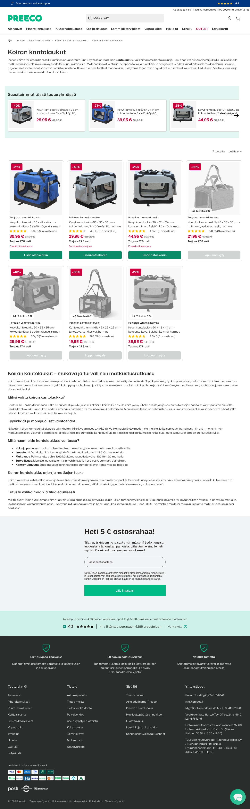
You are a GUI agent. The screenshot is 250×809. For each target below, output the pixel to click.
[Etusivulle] (25, 18)
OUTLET (13, 746)
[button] (235, 151)
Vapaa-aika (15, 727)
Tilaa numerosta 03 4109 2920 (211, 9)
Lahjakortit (15, 753)
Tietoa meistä (76, 701)
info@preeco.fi (194, 701)
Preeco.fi (21, 801)
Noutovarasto (76, 746)
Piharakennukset (18, 701)
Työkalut (13, 734)
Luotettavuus (134, 721)
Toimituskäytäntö (114, 801)
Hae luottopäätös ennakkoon (144, 714)
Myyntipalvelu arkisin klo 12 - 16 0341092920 (213, 708)
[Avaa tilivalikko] (229, 18)
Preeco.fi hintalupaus (139, 708)
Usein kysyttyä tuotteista (82, 721)
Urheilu (12, 740)
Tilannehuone (134, 695)
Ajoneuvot (14, 695)
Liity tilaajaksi (125, 590)
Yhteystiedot (80, 801)
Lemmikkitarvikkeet (39, 40)
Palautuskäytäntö (61, 801)
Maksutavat (75, 740)
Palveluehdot (75, 714)
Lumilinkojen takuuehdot (141, 727)
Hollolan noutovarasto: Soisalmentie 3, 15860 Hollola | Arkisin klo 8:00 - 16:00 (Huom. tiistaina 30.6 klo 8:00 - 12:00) (213, 729)
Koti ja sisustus (17, 714)
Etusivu (21, 40)
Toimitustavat (75, 734)
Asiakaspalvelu (182, 9)
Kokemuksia (75, 727)
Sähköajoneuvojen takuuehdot (145, 734)
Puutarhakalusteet (20, 708)
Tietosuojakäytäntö (79, 708)
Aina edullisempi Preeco (141, 701)
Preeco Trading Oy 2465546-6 (204, 695)
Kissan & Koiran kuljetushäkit (71, 40)
